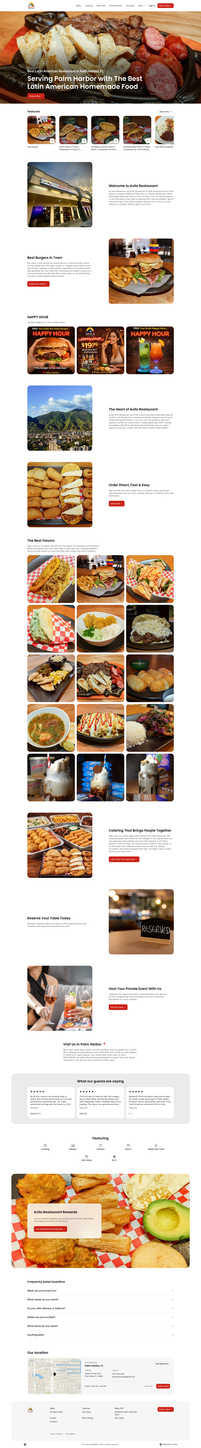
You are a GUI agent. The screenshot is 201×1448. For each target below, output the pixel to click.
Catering (89, 5)
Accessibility (70, 1434)
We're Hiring (87, 1418)
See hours (148, 1386)
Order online (163, 1386)
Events (53, 1418)
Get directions (162, 1364)
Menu (78, 5)
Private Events (115, 5)
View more (34, 1108)
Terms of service (56, 1434)
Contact (53, 1421)
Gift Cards (119, 1418)
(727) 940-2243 (118, 1374)
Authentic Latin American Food (126, 1413)
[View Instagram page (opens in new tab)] (25, 1444)
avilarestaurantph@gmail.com (123, 1377)
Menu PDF (101, 5)
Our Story (130, 5)
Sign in (152, 5)
